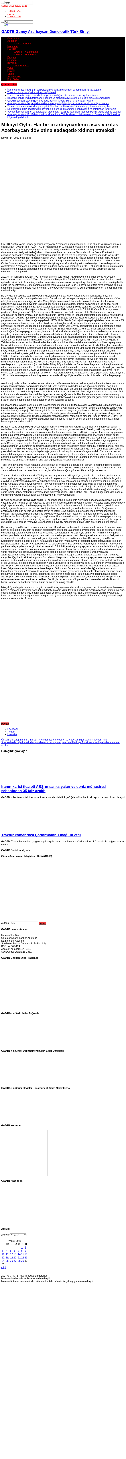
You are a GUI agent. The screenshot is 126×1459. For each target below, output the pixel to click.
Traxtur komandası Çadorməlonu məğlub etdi (31, 92)
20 (15, 1257)
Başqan (11, 57)
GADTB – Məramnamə (26, 54)
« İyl (3, 1267)
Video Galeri (14, 76)
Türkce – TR (14, 16)
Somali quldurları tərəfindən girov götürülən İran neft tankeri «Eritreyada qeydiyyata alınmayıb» (58, 106)
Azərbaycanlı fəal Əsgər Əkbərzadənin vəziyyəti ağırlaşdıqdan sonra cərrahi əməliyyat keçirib (58, 103)
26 (11, 1261)
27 (15, 1261)
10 (3, 1254)
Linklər (11, 71)
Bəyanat (11, 63)
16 (26, 1254)
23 (26, 1257)
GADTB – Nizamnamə (26, 52)
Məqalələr (12, 46)
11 (7, 1254)
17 (3, 1257)
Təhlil (10, 68)
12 (11, 1254)
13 (15, 1254)
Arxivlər (5, 1234)
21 (19, 1257)
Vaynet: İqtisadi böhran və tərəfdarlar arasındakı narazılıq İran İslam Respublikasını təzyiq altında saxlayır (64, 111)
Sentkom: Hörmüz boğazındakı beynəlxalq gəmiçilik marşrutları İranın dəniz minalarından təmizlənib (61, 109)
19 (11, 1257)
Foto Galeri (13, 79)
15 (22, 1254)
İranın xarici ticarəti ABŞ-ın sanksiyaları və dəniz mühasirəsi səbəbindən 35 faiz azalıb (54, 89)
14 (19, 1254)
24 (3, 1261)
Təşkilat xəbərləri (23, 43)
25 (7, 1261)
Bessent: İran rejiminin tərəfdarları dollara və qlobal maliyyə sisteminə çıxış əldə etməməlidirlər (58, 98)
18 (7, 1257)
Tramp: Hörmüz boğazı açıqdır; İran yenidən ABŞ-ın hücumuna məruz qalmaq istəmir (53, 95)
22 (22, 1257)
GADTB (11, 49)
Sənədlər (12, 60)
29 (22, 1261)
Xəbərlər (12, 41)
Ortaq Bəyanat (21, 65)
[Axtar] (2, 3)
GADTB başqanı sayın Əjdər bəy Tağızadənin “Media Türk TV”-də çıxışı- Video (50, 100)
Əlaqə (10, 74)
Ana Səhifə (13, 38)
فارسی (11, 14)
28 (19, 1261)
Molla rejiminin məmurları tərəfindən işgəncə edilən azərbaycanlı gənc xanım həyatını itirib (54, 739)
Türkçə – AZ (14, 11)
